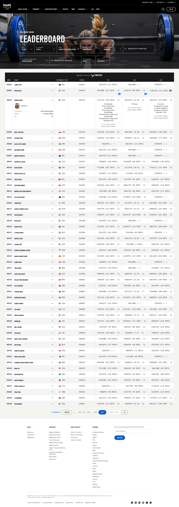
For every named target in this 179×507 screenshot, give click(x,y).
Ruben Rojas (96, 487)
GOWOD (95, 455)
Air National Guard (98, 432)
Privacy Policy (47, 502)
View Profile (24, 106)
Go (124, 412)
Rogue (95, 435)
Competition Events (51, 9)
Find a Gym (74, 437)
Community (36, 9)
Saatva (95, 445)
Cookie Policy (59, 502)
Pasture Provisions (98, 453)
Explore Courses (76, 440)
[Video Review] (119, 94)
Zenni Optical (97, 448)
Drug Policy (30, 435)
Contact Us (52, 459)
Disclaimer (69, 502)
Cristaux (95, 466)
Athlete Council (53, 445)
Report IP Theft (90, 502)
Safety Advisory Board (56, 442)
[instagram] (139, 503)
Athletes (65, 9)
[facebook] (132, 503)
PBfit (94, 450)
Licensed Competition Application (56, 453)
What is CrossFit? (76, 432)
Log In (171, 9)
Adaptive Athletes (54, 432)
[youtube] (143, 503)
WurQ (94, 471)
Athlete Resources (54, 435)
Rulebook (30, 432)
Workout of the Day (76, 435)
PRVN (94, 463)
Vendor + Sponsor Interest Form (57, 448)
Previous (67, 412)
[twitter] (136, 503)
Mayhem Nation (97, 474)
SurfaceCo (96, 458)
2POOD (95, 442)
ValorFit (95, 479)
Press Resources (54, 440)
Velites (95, 437)
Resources (81, 9)
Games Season (22, 9)
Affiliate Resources (55, 437)
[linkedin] (147, 503)
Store (95, 9)
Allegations (30, 437)
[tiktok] (151, 503)
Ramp (94, 468)
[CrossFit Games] (7, 7)
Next (102, 412)
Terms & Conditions (33, 502)
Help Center (53, 456)
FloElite (95, 484)
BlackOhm (96, 476)
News (73, 9)
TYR (94, 482)
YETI (94, 440)
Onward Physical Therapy (100, 461)
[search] (163, 9)
